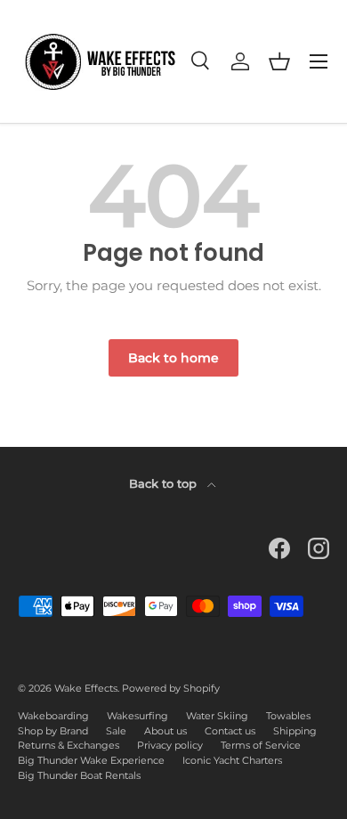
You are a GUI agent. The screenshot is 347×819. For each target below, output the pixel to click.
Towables (288, 716)
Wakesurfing (137, 716)
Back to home (173, 358)
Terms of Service (261, 745)
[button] (279, 61)
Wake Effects (85, 688)
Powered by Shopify (171, 688)
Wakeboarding (53, 716)
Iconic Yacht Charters (232, 760)
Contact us (230, 731)
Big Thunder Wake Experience (91, 760)
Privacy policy (170, 745)
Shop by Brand (53, 731)
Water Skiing (217, 716)
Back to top (164, 483)
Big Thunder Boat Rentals (79, 775)
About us (165, 731)
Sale (116, 731)
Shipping (295, 731)
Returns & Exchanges (68, 745)
